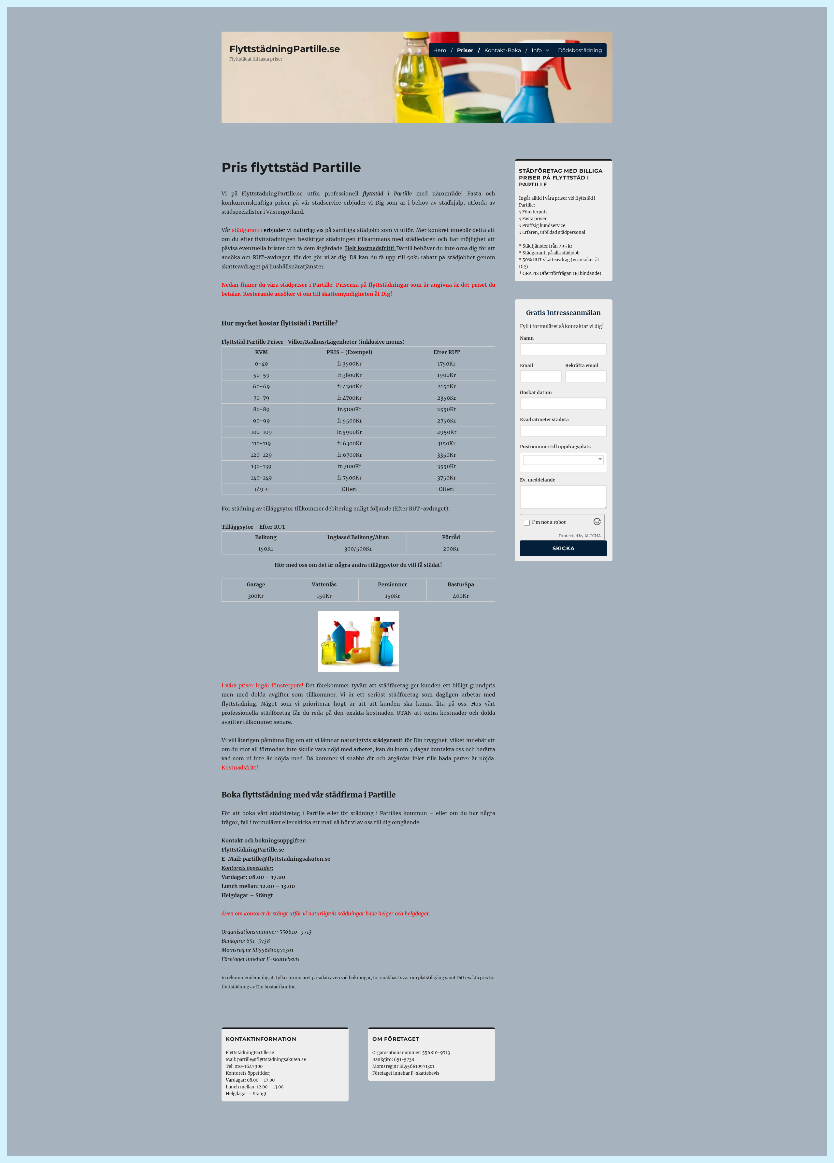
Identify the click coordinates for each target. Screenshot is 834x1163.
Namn (527, 338)
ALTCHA (592, 535)
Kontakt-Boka (502, 50)
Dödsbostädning (580, 50)
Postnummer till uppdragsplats (555, 447)
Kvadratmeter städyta (544, 420)
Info (537, 50)
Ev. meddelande (537, 480)
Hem (439, 50)
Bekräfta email (581, 365)
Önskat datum (536, 392)
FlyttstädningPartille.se (284, 48)
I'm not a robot (549, 522)
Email (526, 365)
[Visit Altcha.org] (597, 523)
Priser (465, 50)
